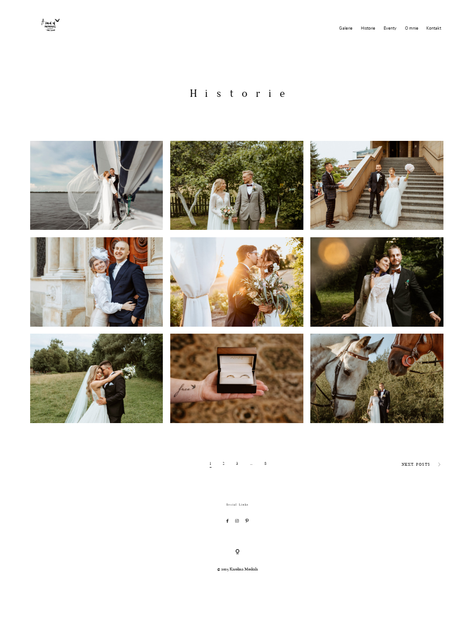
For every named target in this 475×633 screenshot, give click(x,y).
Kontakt (433, 28)
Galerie (346, 28)
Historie (368, 28)
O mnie (411, 28)
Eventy (390, 28)
